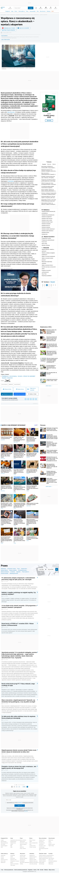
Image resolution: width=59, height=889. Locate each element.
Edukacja (48, 11)
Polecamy (42, 425)
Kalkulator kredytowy (46, 227)
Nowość (49, 113)
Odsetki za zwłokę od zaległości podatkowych (48, 253)
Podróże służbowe (42, 808)
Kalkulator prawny (45, 232)
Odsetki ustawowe (42, 810)
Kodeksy (21, 813)
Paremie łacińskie (4, 538)
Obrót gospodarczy (4, 792)
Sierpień (52, 282)
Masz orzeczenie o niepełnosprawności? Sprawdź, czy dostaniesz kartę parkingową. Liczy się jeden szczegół (48, 174)
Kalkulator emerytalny (46, 223)
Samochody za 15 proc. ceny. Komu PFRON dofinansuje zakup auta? (48, 200)
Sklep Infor (22, 796)
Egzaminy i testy (13, 808)
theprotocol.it (51, 811)
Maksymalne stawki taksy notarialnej (47, 262)
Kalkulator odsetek (33, 808)
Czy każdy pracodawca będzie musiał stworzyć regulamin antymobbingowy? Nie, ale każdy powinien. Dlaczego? (48, 187)
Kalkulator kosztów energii (47, 221)
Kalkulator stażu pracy (34, 810)
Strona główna (3, 14)
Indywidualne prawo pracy (15, 789)
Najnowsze (49, 164)
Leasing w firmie (32, 794)
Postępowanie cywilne (46, 238)
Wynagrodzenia (13, 790)
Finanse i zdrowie (33, 796)
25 (44, 285)
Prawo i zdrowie (23, 797)
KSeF (53, 11)
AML (40, 799)
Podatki (2, 789)
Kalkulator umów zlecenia (47, 218)
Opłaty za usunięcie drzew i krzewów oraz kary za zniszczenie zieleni (49, 267)
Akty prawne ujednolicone (24, 811)
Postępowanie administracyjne (48, 240)
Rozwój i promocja (4, 808)
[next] (27, 751)
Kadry (12, 11)
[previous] (12, 751)
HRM (11, 796)
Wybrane (54, 164)
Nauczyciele (12, 807)
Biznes (16, 11)
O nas (2, 819)
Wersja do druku (8, 389)
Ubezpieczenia (13, 792)
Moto (38, 11)
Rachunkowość (3, 790)
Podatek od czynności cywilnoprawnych (46, 271)
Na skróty (50, 802)
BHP (11, 794)
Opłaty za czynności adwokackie (48, 256)
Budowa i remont (52, 793)
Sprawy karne (24, 533)
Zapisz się (20, 770)
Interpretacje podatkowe (47, 275)
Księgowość (7, 11)
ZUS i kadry (3, 793)
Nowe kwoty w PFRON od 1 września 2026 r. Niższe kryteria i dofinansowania (48, 167)
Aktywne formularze (49, 236)
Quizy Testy (44, 273)
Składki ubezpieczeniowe (43, 807)
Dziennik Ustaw (23, 804)
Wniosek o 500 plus (46, 245)
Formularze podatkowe (53, 810)
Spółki (31, 790)
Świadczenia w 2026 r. (46, 327)
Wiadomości (13, 14)
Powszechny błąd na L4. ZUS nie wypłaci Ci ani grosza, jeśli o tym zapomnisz (48, 197)
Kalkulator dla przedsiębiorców (48, 214)
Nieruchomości (43, 11)
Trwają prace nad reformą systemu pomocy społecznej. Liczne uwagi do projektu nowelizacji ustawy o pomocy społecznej (48, 180)
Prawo (27, 11)
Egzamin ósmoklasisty (14, 813)
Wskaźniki (46, 247)
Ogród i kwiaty (51, 794)
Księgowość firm (4, 787)
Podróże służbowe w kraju (44, 804)
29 (53, 285)
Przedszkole (12, 804)
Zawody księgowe (4, 794)
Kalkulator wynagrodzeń (47, 216)
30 (55, 285)
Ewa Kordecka (4, 35)
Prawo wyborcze (25, 536)
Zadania (2, 807)
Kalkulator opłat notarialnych (47, 230)
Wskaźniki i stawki (43, 802)
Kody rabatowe (51, 807)
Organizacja (3, 804)
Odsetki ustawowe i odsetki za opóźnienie (48, 250)
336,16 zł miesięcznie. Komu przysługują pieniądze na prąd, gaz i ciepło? (48, 184)
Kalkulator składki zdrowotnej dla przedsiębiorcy (48, 212)
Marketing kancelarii (14, 538)
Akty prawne (22, 802)
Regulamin (30, 819)
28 (51, 285)
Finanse (50, 792)
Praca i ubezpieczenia (34, 792)
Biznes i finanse (32, 789)
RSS (38, 819)
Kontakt (41, 819)
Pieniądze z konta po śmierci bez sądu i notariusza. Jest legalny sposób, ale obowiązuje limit (48, 177)
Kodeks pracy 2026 (49, 116)
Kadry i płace (3, 810)
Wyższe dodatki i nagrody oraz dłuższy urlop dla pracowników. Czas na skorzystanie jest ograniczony (48, 190)
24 (42, 285)
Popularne (44, 164)
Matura (11, 811)
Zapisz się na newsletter (33, 389)
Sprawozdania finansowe (43, 797)
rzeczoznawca (4, 384)
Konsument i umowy (11, 533)
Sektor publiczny (21, 11)
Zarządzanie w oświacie (14, 810)
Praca (18, 533)
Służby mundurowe (5, 536)
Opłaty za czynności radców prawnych (47, 259)
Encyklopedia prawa (22, 535)
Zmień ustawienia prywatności (20, 819)
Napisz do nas (21, 389)
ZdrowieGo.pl (51, 804)
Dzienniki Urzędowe (23, 807)
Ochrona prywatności (8, 819)
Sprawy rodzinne (4, 535)
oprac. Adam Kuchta (5, 39)
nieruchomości (11, 112)
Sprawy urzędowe (13, 535)
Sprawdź (49, 120)
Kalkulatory (46, 210)
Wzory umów (44, 243)
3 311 (24, 751)
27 (49, 285)
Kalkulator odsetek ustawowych (48, 228)
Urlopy (11, 793)
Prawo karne (44, 241)
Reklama (46, 819)
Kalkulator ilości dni (46, 225)
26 (46, 285)
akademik (11, 384)
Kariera (35, 819)
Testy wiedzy (12, 814)
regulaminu (20, 767)
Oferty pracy (51, 813)
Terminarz (46, 282)
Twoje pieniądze (33, 11)
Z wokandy (12, 536)
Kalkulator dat (44, 234)
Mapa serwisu (52, 819)
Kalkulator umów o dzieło (47, 220)
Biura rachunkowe (42, 787)
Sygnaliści (18, 536)
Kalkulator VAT (32, 807)
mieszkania (11, 181)
